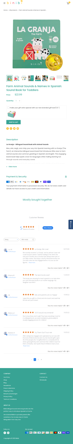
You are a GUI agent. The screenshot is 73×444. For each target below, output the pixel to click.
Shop (5, 380)
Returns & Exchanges (10, 394)
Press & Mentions (9, 388)
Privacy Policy (8, 396)
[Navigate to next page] (41, 359)
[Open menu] (4, 3)
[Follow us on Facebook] (5, 433)
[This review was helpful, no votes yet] (64, 268)
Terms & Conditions (10, 399)
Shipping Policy (8, 391)
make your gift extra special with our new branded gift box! (35, 108)
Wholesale (43, 380)
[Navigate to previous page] (32, 359)
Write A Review (48, 228)
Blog (5, 383)
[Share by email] (17, 128)
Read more (32, 262)
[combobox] (11, 239)
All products (13, 10)
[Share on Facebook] (7, 128)
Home (6, 10)
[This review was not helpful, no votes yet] (67, 268)
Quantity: (10, 101)
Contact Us (43, 377)
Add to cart (13, 122)
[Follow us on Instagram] (8, 433)
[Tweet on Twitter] (14, 128)
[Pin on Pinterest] (11, 128)
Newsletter (7, 385)
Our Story (7, 377)
